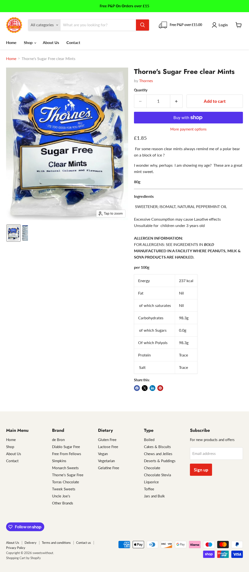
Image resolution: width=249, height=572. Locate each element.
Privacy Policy (15, 548)
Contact (73, 42)
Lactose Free (108, 446)
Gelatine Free (108, 468)
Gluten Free (107, 439)
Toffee (149, 489)
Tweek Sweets (63, 489)
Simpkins (59, 461)
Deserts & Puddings (160, 461)
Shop (29, 42)
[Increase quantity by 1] (176, 101)
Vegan (103, 453)
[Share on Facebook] (137, 388)
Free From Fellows (66, 453)
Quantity (140, 90)
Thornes (146, 80)
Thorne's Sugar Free (67, 475)
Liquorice (151, 482)
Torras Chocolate (65, 482)
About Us (51, 42)
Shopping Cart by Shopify (23, 558)
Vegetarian (106, 461)
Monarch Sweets (65, 468)
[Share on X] (145, 388)
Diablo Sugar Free (66, 446)
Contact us (83, 543)
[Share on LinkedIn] (152, 388)
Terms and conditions (56, 543)
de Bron (58, 439)
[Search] (142, 25)
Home (11, 42)
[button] (221, 25)
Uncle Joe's (61, 496)
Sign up (201, 469)
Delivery (30, 543)
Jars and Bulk (154, 496)
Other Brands (62, 503)
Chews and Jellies (158, 453)
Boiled (149, 439)
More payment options (188, 129)
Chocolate (152, 468)
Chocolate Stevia (157, 475)
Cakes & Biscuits (157, 446)
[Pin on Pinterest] (160, 388)
